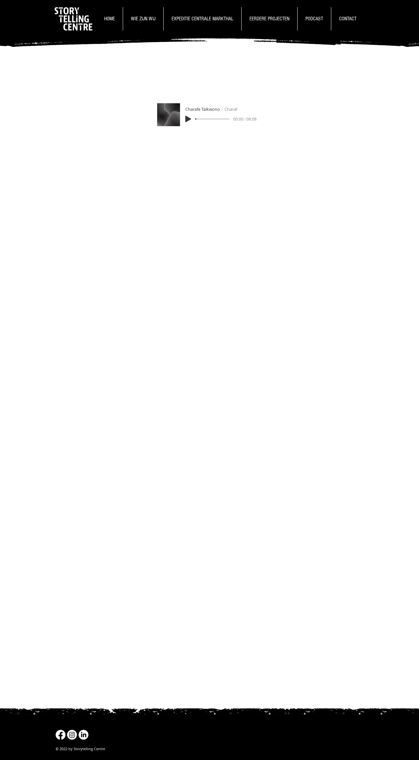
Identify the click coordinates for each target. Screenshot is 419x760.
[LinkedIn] (83, 735)
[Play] (188, 119)
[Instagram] (72, 735)
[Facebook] (60, 735)
